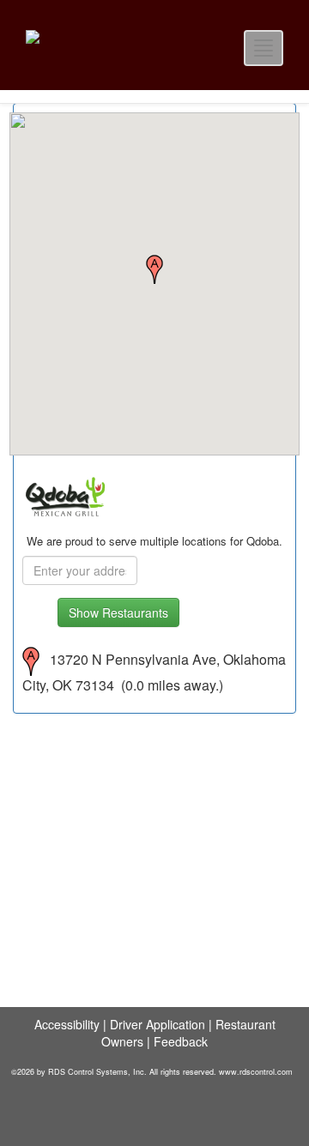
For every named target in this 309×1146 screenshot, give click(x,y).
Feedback (181, 1041)
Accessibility (67, 1024)
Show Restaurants (118, 612)
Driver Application (157, 1024)
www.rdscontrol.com (256, 1071)
